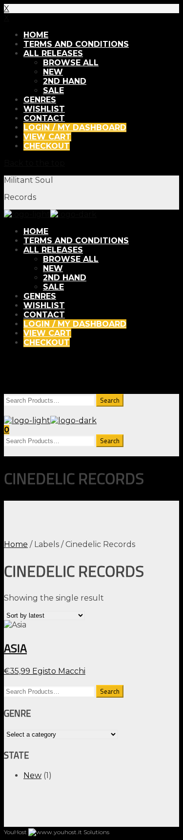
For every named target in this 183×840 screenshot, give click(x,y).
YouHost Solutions (56, 832)
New (32, 775)
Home (16, 544)
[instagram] (35, 374)
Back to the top (34, 163)
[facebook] (12, 374)
